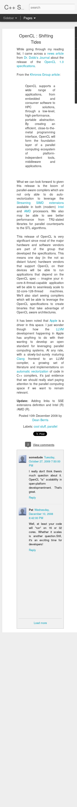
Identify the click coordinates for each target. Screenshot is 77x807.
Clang (21, 358)
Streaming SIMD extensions (40, 202)
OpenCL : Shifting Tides (36, 38)
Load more (40, 623)
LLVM (60, 329)
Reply (32, 497)
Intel (61, 207)
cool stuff (40, 426)
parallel (52, 426)
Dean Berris (40, 420)
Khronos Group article (45, 74)
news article (55, 53)
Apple (53, 320)
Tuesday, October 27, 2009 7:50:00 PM (44, 461)
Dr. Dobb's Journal (36, 57)
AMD (27, 211)
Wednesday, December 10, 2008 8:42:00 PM (41, 514)
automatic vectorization (32, 371)
